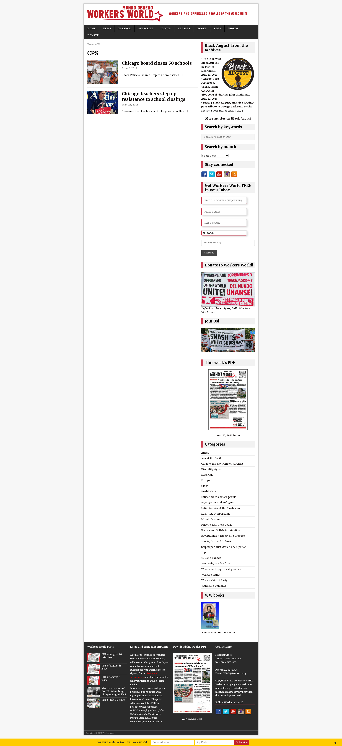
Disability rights (211, 469)
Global (205, 486)
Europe (205, 480)
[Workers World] (171, 14)
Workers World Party (214, 580)
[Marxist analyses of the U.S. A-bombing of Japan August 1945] (93, 694)
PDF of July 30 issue (113, 699)
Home (91, 28)
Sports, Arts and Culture (216, 541)
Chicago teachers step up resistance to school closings (153, 96)
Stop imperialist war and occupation (224, 547)
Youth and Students (213, 585)
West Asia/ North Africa (215, 563)
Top (203, 552)
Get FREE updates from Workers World (122, 742)
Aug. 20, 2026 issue (228, 435)
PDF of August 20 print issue (112, 656)
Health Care (208, 491)
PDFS (217, 28)
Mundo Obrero (210, 519)
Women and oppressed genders (221, 569)
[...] (181, 75)
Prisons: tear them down (216, 524)
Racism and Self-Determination (220, 530)
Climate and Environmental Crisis (222, 463)
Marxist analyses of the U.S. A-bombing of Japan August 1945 (114, 691)
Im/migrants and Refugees (217, 502)
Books (202, 28)
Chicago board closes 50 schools (157, 63)
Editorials (207, 474)
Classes (184, 28)
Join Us (165, 28)
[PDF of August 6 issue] (93, 683)
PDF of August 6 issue (111, 679)
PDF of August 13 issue (111, 667)
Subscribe (145, 28)
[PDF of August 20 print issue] (93, 660)
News (107, 28)
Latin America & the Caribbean (220, 508)
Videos (233, 28)
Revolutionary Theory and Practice (223, 535)
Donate (93, 35)
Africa (205, 452)
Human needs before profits (218, 497)
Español (124, 28)
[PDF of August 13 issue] (93, 672)
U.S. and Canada (211, 558)
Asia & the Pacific (212, 458)
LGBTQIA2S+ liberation (215, 513)
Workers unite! (210, 574)
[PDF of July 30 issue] (93, 706)
